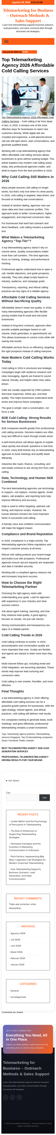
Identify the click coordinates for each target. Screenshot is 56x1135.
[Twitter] (12, 1097)
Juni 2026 (16, 945)
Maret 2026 (17, 952)
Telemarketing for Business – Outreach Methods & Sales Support (28, 15)
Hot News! (13, 780)
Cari (8, 792)
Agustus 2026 (18, 933)
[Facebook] (5, 1097)
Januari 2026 (17, 964)
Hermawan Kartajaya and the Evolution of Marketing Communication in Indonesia (25, 847)
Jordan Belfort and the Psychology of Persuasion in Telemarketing (28, 823)
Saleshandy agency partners (21, 734)
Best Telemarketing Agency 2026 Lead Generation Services (25, 750)
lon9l (25, 52)
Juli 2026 (15, 939)
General (15, 990)
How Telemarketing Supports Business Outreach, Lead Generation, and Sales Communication (25, 874)
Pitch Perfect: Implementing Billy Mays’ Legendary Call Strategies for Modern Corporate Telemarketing (27, 859)
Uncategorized (18, 997)
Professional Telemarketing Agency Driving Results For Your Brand (25, 758)
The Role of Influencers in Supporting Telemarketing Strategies (23, 834)
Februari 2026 (18, 958)
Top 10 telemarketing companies (37, 737)
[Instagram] (19, 1097)
